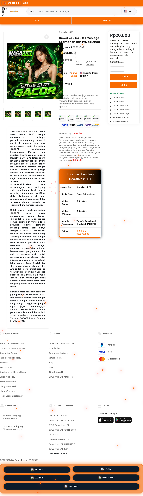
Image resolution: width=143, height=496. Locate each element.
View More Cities (57, 453)
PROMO (39, 469)
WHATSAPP (108, 478)
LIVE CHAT (73, 487)
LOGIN (36, 20)
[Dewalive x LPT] (14, 11)
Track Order (6, 367)
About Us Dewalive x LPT (12, 343)
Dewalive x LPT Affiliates (61, 376)
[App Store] (106, 420)
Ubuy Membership (9, 386)
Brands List (54, 348)
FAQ (51, 367)
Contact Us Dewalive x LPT (13, 348)
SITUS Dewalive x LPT (21, 315)
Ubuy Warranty (7, 391)
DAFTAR (107, 20)
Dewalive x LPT (23, 131)
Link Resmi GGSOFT (58, 415)
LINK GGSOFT (55, 434)
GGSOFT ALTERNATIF (59, 439)
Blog (51, 362)
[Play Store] (123, 420)
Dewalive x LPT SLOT (59, 449)
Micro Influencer (8, 381)
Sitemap (4, 362)
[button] (46, 36)
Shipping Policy (7, 376)
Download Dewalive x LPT (61, 343)
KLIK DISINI (77, 160)
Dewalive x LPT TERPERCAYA (62, 430)
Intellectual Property (10, 357)
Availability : (65, 74)
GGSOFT (14, 213)
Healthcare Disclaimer (11, 396)
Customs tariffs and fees (13, 372)
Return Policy (55, 357)
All (30, 11)
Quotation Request (9, 353)
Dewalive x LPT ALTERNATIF (62, 444)
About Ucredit (56, 372)
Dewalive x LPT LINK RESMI (61, 420)
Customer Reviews (58, 353)
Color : (67, 83)
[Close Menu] (3, 12)
